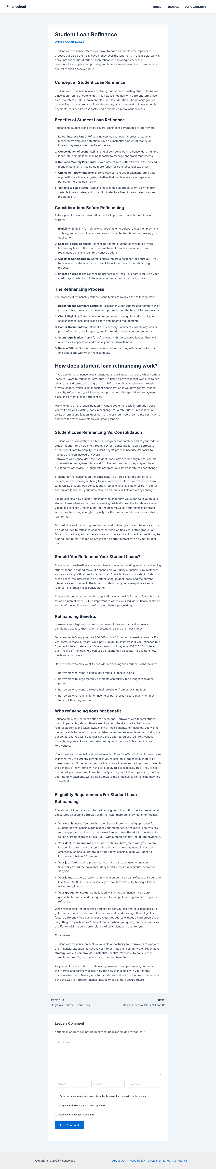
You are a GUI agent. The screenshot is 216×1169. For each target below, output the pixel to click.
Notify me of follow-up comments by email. (81, 1105)
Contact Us (180, 1160)
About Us (118, 1160)
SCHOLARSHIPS (195, 6)
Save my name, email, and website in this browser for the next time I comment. (103, 1096)
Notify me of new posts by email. (76, 1114)
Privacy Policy (136, 1160)
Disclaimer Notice (159, 1160)
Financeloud (16, 7)
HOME (157, 6)
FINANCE (173, 6)
